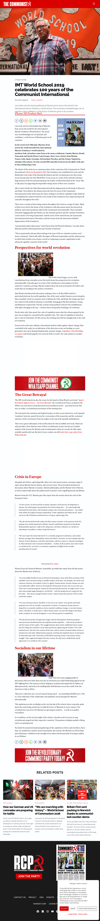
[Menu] (94, 3)
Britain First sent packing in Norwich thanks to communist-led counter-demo (80, 812)
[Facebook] (37, 911)
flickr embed (54, 564)
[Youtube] (52, 911)
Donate (50, 897)
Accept (64, 909)
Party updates (37, 100)
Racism (85, 803)
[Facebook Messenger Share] (35, 121)
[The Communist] (17, 5)
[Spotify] (57, 911)
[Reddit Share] (26, 121)
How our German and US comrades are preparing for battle (18, 810)
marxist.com (39, 904)
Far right (69, 803)
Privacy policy (82, 914)
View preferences (87, 909)
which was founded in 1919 (35, 172)
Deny (73, 909)
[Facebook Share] (17, 121)
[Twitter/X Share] (21, 121)
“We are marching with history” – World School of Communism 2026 (49, 810)
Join (41, 897)
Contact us (20, 897)
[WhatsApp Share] (31, 121)
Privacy (32, 897)
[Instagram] (47, 911)
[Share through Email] (40, 121)
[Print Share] (45, 121)
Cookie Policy (72, 914)
